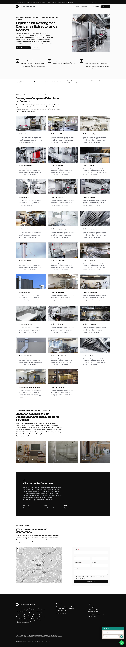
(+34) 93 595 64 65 (61, 611)
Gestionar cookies (105, 2)
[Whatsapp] (121, 642)
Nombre (76, 549)
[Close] (122, 628)
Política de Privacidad (91, 576)
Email (76, 556)
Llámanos (35, 47)
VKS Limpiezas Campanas (27, 6)
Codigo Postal (78, 562)
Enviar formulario (91, 581)
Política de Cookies (93, 609)
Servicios (83, 6)
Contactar (105, 6)
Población (95, 562)
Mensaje (76, 568)
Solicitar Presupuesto (22, 47)
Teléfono (94, 556)
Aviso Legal (91, 607)
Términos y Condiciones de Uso (96, 614)
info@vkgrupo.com (61, 613)
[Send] (121, 636)
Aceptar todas (94, 2)
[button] (39, 565)
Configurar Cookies (93, 616)
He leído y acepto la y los (90, 577)
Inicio (77, 6)
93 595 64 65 (96, 6)
